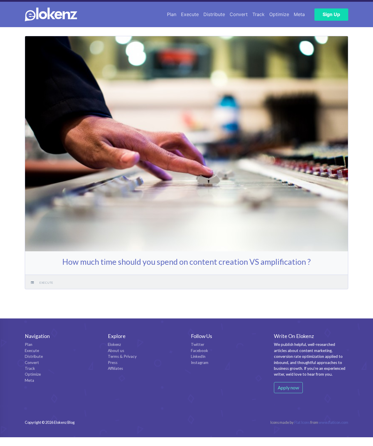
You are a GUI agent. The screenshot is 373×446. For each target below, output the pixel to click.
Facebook (199, 350)
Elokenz (114, 344)
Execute (190, 14)
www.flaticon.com (333, 422)
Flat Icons (302, 422)
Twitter (197, 344)
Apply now (288, 387)
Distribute (214, 14)
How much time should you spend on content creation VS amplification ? (186, 261)
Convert (239, 14)
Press (112, 362)
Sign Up (331, 14)
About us (116, 350)
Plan (171, 14)
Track (258, 14)
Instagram (199, 362)
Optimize (279, 14)
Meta (299, 14)
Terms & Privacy (122, 356)
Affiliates (115, 368)
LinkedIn (198, 356)
